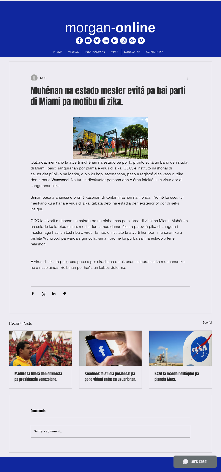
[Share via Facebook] (33, 294)
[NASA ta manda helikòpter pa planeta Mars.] (180, 348)
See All (207, 322)
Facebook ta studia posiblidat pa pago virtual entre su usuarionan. (110, 376)
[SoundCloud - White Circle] (105, 40)
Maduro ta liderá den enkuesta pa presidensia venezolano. (38, 376)
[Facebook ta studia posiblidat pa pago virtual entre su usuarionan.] (110, 348)
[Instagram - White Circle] (123, 40)
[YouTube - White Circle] (88, 40)
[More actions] (187, 78)
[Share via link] (64, 294)
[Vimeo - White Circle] (141, 40)
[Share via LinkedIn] (54, 294)
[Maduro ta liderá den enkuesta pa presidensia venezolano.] (40, 348)
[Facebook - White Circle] (79, 40)
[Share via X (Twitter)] (43, 294)
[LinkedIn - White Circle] (114, 40)
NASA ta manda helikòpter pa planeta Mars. (177, 376)
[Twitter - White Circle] (97, 40)
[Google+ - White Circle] (132, 40)
